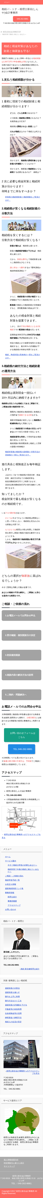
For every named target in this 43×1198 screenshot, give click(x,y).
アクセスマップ (14, 905)
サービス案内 (10, 861)
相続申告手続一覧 (12, 880)
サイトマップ (9, 1166)
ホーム (8, 857)
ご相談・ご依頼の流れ (14, 876)
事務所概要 (12, 901)
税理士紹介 (12, 897)
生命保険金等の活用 (13, 1013)
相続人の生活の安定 (13, 1022)
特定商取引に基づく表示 (14, 1163)
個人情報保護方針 (11, 1160)
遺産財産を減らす (12, 992)
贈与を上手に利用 (12, 997)
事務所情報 (9, 893)
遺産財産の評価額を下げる (16, 1005)
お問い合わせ (10, 909)
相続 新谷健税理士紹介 (30, 969)
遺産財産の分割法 (12, 988)
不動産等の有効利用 (13, 1009)
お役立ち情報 (10, 884)
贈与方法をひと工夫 (13, 1001)
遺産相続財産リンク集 (14, 888)
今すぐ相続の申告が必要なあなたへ (22, 865)
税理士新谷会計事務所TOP (12, 32)
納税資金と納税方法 (13, 1018)
